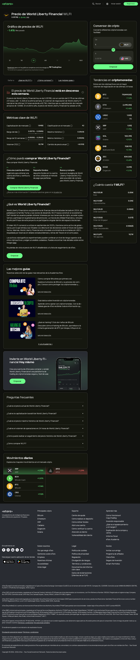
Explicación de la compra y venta (117, 531)
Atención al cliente (79, 532)
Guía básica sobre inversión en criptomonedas (56, 301)
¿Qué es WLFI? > (25, 80)
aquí (14, 243)
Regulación (76, 557)
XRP (39, 522)
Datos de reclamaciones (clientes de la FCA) (82, 574)
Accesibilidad (42, 564)
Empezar (113, 67)
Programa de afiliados (115, 554)
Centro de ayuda (78, 515)
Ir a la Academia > (45, 344)
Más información (44, 292)
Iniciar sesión (116, 4)
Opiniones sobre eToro (46, 554)
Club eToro (110, 557)
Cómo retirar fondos (80, 522)
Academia (57, 192)
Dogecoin (41, 529)
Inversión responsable (115, 521)
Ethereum (41, 519)
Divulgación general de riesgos (12, 632)
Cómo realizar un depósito (82, 519)
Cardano (40, 525)
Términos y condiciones (81, 564)
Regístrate (10, 67)
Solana (40, 532)
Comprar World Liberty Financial (24, 188)
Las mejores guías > (66, 80)
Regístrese (131, 4)
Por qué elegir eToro (45, 551)
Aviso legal (41, 567)
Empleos (41, 557)
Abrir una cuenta (78, 525)
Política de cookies (79, 551)
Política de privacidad (80, 554)
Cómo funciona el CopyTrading (113, 516)
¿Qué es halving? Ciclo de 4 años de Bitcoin (56, 322)
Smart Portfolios (113, 564)
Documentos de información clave (82, 568)
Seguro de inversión (114, 560)
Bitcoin (40, 515)
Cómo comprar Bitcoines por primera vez (55, 279)
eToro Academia (112, 539)
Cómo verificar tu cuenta (82, 529)
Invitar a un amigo (113, 551)
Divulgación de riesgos (81, 560)
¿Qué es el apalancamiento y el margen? (117, 526)
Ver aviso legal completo (42, 623)
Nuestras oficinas (44, 560)
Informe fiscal (112, 536)
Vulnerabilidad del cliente (82, 535)
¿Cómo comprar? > (45, 80)
